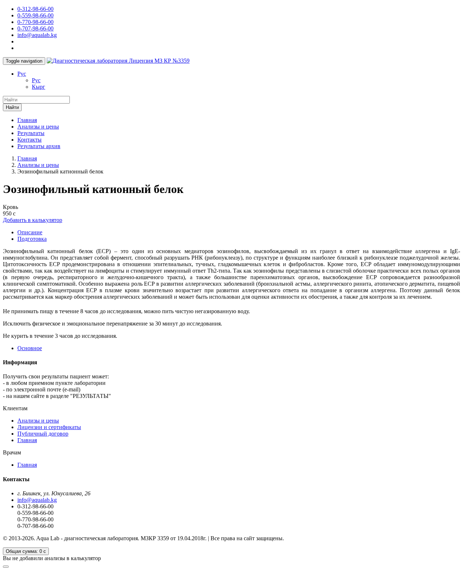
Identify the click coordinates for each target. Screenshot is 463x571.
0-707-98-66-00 (35, 28)
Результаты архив (38, 146)
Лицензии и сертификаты (49, 427)
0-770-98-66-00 (35, 22)
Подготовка (32, 239)
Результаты (30, 133)
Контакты (29, 140)
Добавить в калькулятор (32, 220)
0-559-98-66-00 (35, 15)
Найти (12, 107)
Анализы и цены (38, 126)
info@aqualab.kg (37, 35)
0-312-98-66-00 (35, 9)
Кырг (38, 87)
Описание (29, 232)
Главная (27, 120)
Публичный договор (42, 434)
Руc (21, 74)
